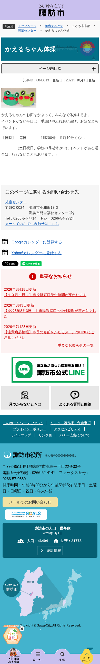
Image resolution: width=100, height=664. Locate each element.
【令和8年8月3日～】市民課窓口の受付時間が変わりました (50, 313)
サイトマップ (21, 435)
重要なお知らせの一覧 (76, 345)
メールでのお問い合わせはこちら (32, 224)
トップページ (27, 26)
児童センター (27, 30)
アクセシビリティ (67, 429)
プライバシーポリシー (29, 429)
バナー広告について (74, 435)
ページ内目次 (50, 68)
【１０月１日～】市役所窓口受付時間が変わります (45, 295)
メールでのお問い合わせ (30, 502)
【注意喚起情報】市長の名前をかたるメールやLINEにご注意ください (49, 334)
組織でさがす (54, 26)
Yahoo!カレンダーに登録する (37, 253)
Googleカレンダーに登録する (37, 242)
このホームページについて (23, 423)
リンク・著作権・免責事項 (71, 423)
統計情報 (54, 550)
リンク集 (45, 435)
